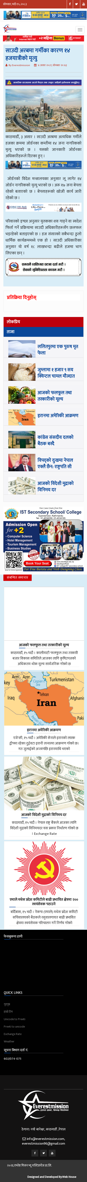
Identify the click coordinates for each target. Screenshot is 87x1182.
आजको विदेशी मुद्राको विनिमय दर (56, 487)
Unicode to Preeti (14, 1019)
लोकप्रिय (13, 322)
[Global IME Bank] (43, 210)
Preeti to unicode (14, 1026)
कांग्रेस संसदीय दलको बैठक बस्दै (55, 440)
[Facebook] (34, 1153)
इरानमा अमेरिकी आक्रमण (58, 415)
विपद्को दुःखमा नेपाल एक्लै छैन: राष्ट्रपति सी (55, 463)
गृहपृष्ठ (7, 1004)
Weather (9, 1041)
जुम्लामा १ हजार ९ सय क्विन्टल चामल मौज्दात (56, 373)
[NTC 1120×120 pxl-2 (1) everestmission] (43, 168)
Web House (69, 1176)
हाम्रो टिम (8, 1011)
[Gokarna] (43, 270)
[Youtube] (52, 1153)
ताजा (10, 331)
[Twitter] (43, 1153)
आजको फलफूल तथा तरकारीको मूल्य (55, 396)
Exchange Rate (13, 1034)
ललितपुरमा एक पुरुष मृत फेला (58, 350)
